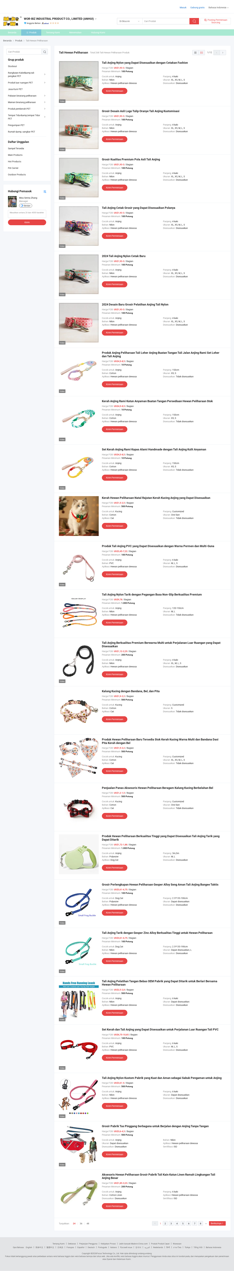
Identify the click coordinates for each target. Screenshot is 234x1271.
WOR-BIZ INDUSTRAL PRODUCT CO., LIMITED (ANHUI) (59, 18)
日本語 (60, 1247)
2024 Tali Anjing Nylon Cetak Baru (123, 256)
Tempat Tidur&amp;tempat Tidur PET (24, 117)
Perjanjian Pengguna (88, 1243)
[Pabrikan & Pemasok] (23, 6)
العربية (147, 1247)
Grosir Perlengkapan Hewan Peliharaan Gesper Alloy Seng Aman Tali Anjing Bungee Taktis (160, 884)
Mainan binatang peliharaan (22, 102)
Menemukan (75, 32)
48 (88, 1223)
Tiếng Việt (198, 1247)
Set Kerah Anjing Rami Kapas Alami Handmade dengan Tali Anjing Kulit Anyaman (154, 449)
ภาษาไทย (177, 1247)
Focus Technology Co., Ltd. (108, 1253)
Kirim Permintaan (114, 90)
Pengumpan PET (16, 125)
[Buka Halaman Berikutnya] (223, 52)
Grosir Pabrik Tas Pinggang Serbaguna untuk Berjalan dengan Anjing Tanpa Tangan (155, 1126)
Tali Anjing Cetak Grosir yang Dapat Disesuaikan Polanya (138, 207)
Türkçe (187, 1247)
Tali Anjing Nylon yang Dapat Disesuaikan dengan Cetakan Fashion (145, 62)
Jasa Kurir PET (15, 89)
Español (80, 1247)
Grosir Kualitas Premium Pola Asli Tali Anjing (131, 159)
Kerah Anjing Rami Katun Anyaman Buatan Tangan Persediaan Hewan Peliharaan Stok (157, 401)
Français (70, 1247)
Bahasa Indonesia (213, 1247)
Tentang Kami (53, 32)
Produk (32, 32)
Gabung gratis (197, 7)
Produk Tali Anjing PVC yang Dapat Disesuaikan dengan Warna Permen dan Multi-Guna (158, 546)
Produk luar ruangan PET (20, 82)
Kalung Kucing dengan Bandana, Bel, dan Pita (131, 691)
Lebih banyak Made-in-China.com (133, 1243)
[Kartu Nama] (45, 191)
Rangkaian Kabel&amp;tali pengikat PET (21, 74)
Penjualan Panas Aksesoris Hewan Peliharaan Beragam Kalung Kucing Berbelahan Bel (157, 788)
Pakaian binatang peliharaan (22, 95)
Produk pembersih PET (19, 108)
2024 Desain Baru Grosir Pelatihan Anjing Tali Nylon (135, 304)
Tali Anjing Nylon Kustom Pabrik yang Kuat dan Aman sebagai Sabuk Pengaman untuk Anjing (162, 1078)
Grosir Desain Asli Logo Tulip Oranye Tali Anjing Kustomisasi (140, 111)
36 (81, 1223)
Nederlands (158, 1247)
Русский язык (126, 1247)
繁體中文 (50, 1247)
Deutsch (91, 1247)
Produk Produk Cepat (160, 1243)
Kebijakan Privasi (108, 1243)
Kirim (27, 222)
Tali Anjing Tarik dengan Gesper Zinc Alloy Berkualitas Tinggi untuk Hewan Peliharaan (157, 932)
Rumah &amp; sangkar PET (21, 131)
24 (74, 1223)
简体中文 (39, 1247)
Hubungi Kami (98, 32)
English (29, 1247)
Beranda (12, 32)
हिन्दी (168, 1247)
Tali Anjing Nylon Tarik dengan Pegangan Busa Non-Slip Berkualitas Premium (152, 594)
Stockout (12, 66)
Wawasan (177, 1243)
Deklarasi (72, 1243)
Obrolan (27, 205)
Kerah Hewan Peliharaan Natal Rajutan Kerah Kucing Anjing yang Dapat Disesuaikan (156, 497)
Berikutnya (216, 1223)
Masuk (183, 7)
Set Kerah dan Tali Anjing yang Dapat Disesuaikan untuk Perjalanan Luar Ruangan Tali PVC (160, 1029)
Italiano (113, 1247)
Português (102, 1247)
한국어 (138, 1247)
